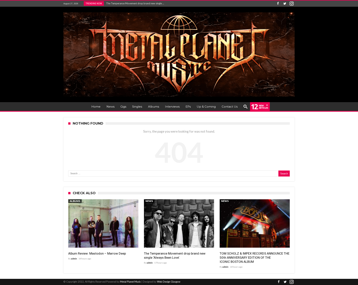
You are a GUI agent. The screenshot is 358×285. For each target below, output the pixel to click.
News (149, 201)
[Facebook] (278, 4)
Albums (75, 201)
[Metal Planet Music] (179, 12)
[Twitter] (285, 4)
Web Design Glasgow (168, 281)
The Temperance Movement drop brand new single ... (134, 3)
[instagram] (292, 4)
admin (74, 258)
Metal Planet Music (130, 281)
